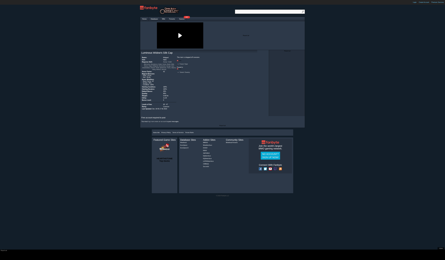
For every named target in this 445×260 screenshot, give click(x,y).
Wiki (163, 19)
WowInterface (207, 145)
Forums (172, 19)
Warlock (158, 69)
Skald (157, 67)
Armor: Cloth (167, 62)
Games (183, 18)
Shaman (152, 67)
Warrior (164, 69)
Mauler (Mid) (170, 64)
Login (414, 2)
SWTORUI (206, 153)
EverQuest (183, 145)
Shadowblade (146, 67)
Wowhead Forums (232, 142)
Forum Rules (189, 132)
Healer (160, 64)
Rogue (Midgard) (153, 66)
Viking (154, 69)
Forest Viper (184, 64)
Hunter (164, 64)
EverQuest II (184, 148)
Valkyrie (173, 67)
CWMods (206, 164)
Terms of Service (178, 132)
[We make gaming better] (7, 2)
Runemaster (162, 66)
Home (144, 19)
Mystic (146, 66)
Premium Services (437, 2)
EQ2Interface (207, 158)
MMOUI (205, 142)
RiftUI (205, 150)
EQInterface (207, 156)
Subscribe (156, 132)
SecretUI (206, 166)
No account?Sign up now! (270, 156)
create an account (160, 121)
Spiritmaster (163, 67)
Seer (172, 66)
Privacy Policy (166, 132)
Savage (168, 66)
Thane (168, 67)
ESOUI (205, 148)
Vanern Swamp (185, 72)
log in (150, 121)
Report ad (246, 35)
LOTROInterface (208, 161)
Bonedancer (154, 64)
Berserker (147, 64)
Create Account (424, 2)
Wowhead (183, 142)
